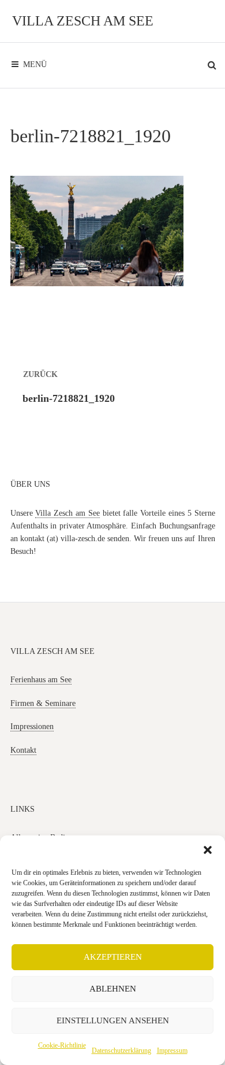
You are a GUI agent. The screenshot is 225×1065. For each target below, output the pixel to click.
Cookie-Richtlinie (62, 1045)
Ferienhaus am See (41, 679)
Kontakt (23, 750)
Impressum (172, 1050)
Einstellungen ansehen (113, 1020)
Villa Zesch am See (82, 20)
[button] (207, 850)
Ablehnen (112, 988)
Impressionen (32, 726)
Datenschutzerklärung (121, 1050)
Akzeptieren (113, 957)
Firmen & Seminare (43, 703)
